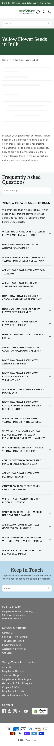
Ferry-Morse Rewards (13, 691)
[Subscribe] (48, 588)
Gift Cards (7, 653)
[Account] (43, 12)
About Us (7, 667)
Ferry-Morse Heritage (13, 671)
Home (5, 60)
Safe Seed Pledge (11, 675)
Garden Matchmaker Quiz (15, 695)
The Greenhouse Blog (13, 641)
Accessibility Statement (14, 648)
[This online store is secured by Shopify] (40, 712)
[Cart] (49, 12)
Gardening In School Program (17, 683)
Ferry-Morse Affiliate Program (17, 679)
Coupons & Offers (11, 687)
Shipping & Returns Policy (15, 636)
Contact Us (8, 633)
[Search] (48, 23)
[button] (4, 12)
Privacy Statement (11, 645)
